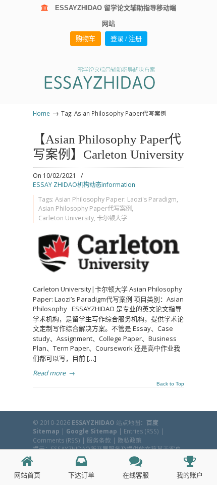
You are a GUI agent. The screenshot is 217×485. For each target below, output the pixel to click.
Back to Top (170, 383)
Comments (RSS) (56, 440)
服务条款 (99, 440)
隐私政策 (130, 440)
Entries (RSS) (141, 431)
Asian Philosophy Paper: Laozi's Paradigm (116, 199)
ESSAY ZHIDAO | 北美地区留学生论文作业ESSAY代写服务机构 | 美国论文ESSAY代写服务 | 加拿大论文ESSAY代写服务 (108, 77)
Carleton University (66, 218)
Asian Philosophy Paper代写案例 (85, 208)
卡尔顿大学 (112, 218)
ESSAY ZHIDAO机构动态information (84, 184)
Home (41, 113)
